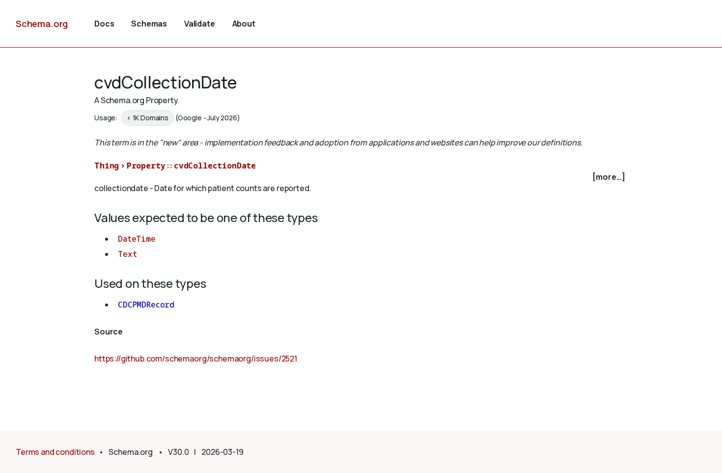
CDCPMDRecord (146, 304)
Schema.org (42, 23)
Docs (104, 23)
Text (127, 254)
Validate (199, 23)
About (243, 23)
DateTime (137, 238)
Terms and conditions (55, 451)
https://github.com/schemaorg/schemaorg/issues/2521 (195, 358)
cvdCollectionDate (215, 165)
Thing (106, 165)
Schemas (149, 23)
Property (146, 165)
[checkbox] (361, 177)
